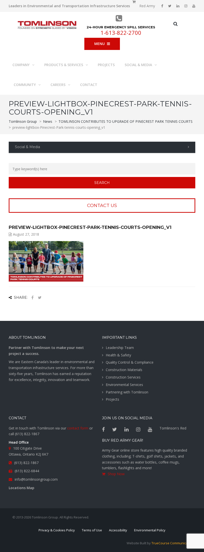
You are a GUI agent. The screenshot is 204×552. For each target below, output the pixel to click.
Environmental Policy (149, 530)
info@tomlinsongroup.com (36, 479)
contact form (77, 428)
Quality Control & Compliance (129, 362)
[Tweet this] (39, 297)
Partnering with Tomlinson (127, 392)
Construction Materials (124, 369)
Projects (112, 399)
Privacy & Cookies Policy (57, 530)
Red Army (147, 5)
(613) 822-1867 (27, 433)
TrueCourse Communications (173, 543)
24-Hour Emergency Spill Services (121, 27)
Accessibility (118, 530)
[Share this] (32, 297)
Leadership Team (120, 347)
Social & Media (27, 147)
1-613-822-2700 (121, 32)
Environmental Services (124, 384)
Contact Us (102, 205)
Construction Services (123, 377)
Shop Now (116, 473)
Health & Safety (118, 355)
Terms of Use (92, 530)
